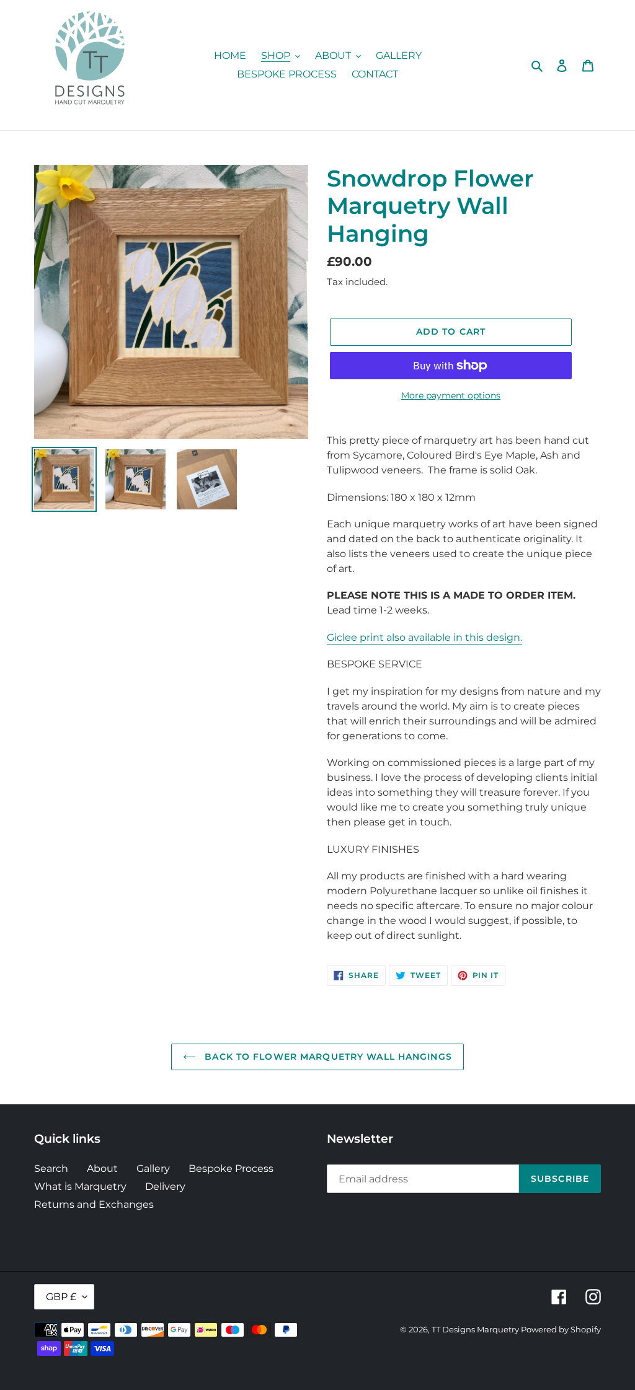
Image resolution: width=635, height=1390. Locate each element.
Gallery (153, 1168)
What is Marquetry (80, 1186)
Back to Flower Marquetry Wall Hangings (327, 1056)
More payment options (450, 395)
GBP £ (61, 1297)
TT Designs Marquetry (476, 1329)
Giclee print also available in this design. (424, 637)
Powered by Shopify (561, 1329)
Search (51, 1168)
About (102, 1168)
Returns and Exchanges (94, 1204)
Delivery (165, 1186)
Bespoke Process (231, 1168)
